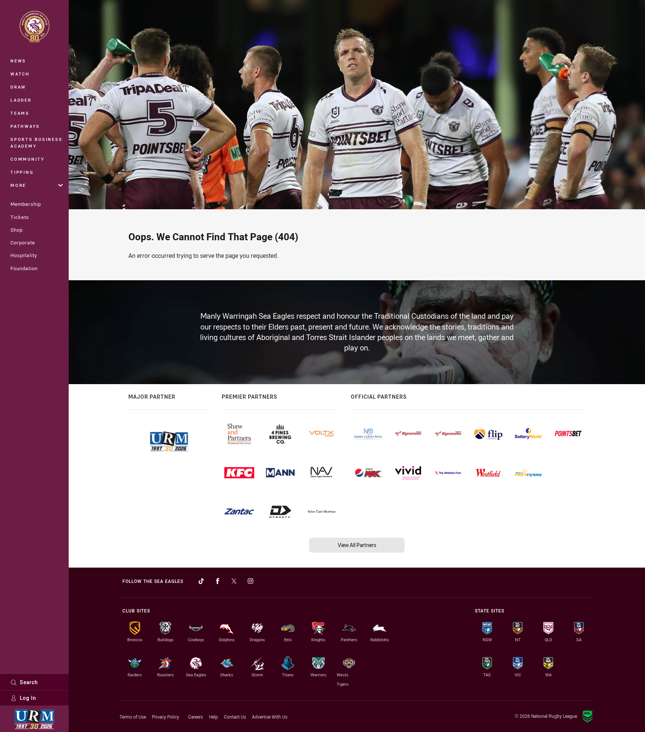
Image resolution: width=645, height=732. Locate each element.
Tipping (22, 172)
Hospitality (23, 255)
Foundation (24, 268)
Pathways (25, 126)
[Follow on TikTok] (201, 581)
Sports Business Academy (36, 142)
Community (27, 159)
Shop (16, 229)
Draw (18, 87)
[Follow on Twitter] (234, 581)
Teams (19, 113)
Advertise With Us (269, 717)
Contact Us (235, 717)
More (18, 185)
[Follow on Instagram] (250, 581)
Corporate (22, 242)
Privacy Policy (165, 717)
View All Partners (357, 545)
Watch (20, 74)
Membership (25, 204)
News (18, 61)
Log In (28, 697)
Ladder (21, 100)
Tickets (19, 217)
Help (213, 717)
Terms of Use (132, 717)
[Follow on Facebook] (218, 581)
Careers (195, 717)
